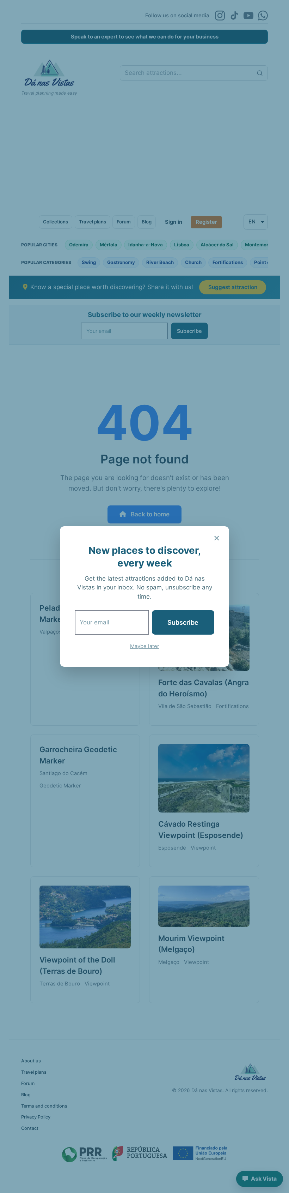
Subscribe (182, 622)
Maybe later (144, 646)
